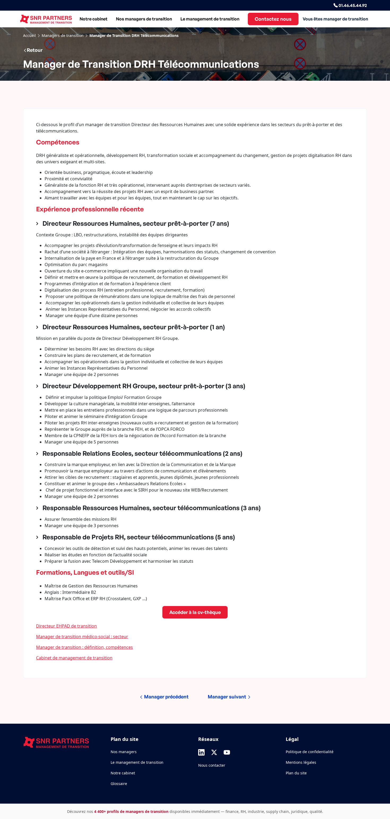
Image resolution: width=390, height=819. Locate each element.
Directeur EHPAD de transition (66, 626)
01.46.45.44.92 (352, 5)
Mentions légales (301, 762)
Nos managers (124, 751)
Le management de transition (209, 19)
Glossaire (119, 783)
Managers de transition (63, 35)
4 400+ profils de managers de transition (131, 811)
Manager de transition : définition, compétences (84, 647)
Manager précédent (166, 696)
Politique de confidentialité (309, 751)
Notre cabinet (93, 19)
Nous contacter (211, 765)
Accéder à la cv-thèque (195, 612)
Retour (34, 50)
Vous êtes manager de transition (335, 19)
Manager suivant (227, 696)
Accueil (29, 35)
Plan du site (296, 772)
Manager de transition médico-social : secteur (82, 636)
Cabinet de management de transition (74, 658)
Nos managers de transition (144, 19)
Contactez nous (273, 19)
